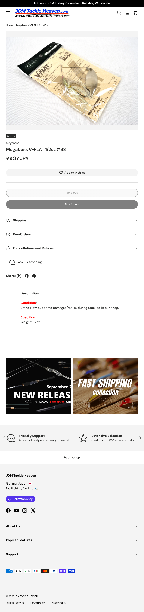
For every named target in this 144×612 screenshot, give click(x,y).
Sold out (72, 193)
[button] (136, 13)
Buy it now (72, 204)
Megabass (12, 143)
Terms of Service (15, 602)
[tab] (30, 293)
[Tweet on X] (19, 276)
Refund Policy (37, 602)
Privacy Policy (58, 602)
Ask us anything (30, 262)
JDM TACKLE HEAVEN (26, 596)
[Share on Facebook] (26, 276)
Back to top (72, 457)
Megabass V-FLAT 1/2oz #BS (32, 25)
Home (9, 25)
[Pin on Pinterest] (34, 276)
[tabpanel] (72, 313)
